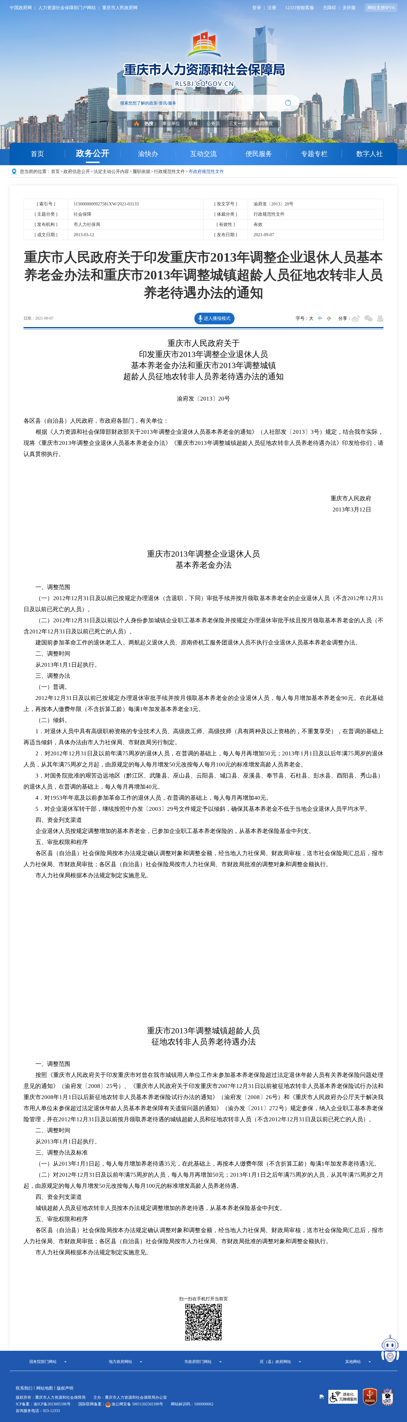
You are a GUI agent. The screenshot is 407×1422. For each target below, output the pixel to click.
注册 (271, 7)
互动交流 (203, 153)
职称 (193, 123)
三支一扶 (237, 123)
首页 (37, 153)
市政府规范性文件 (206, 171)
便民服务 (259, 153)
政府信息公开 (76, 171)
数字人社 (369, 153)
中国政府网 (21, 7)
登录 (256, 7)
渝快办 (148, 153)
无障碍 (329, 7)
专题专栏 (314, 153)
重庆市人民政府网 (120, 7)
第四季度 (264, 123)
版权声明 (65, 1388)
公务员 (213, 123)
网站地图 (44, 1388)
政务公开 (92, 153)
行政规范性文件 (169, 171)
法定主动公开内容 (111, 171)
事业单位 (171, 123)
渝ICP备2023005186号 (52, 1404)
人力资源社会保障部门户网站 (67, 7)
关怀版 (349, 7)
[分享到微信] (368, 318)
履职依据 (141, 171)
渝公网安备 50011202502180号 (136, 1404)
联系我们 (24, 1388)
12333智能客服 (299, 7)
